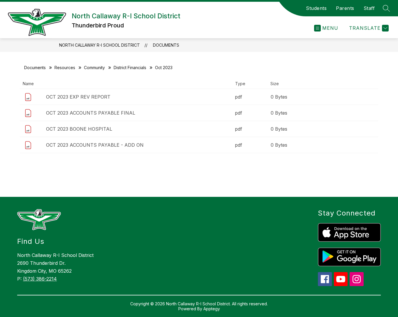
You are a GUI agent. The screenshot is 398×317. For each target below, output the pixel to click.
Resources (64, 67)
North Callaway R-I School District (99, 45)
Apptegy (211, 308)
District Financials (130, 67)
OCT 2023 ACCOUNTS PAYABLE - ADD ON (95, 145)
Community (94, 67)
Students (316, 8)
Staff (369, 8)
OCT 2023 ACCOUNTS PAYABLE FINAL (90, 113)
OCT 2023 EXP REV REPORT (78, 97)
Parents (345, 8)
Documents (166, 45)
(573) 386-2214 (40, 279)
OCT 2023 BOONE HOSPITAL (79, 129)
